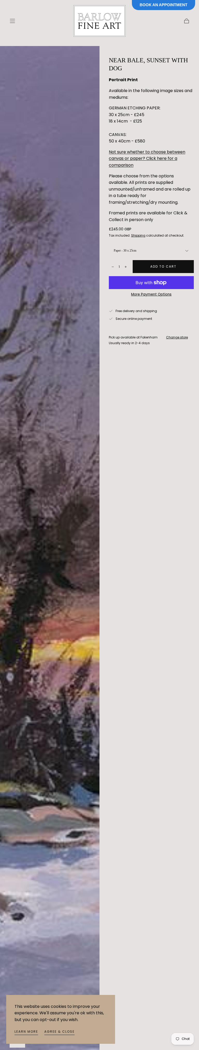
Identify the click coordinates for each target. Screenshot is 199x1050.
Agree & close (59, 1031)
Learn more (26, 1031)
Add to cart (163, 266)
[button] (12, 21)
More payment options (151, 294)
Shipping (138, 235)
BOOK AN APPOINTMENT (163, 5)
